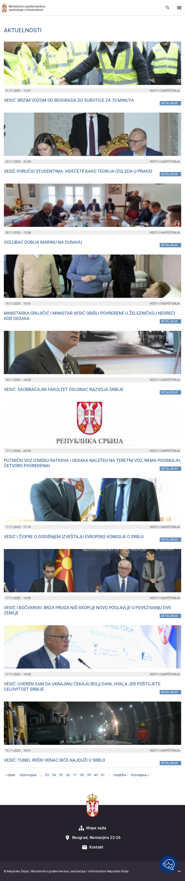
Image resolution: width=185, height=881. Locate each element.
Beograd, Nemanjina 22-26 (96, 837)
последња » (140, 775)
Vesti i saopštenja (165, 90)
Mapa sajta (96, 828)
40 (96, 775)
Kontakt (96, 847)
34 (54, 775)
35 (61, 775)
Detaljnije (171, 103)
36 (68, 775)
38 (82, 775)
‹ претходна (27, 775)
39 (89, 775)
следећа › (120, 775)
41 (103, 775)
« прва (10, 775)
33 (47, 775)
